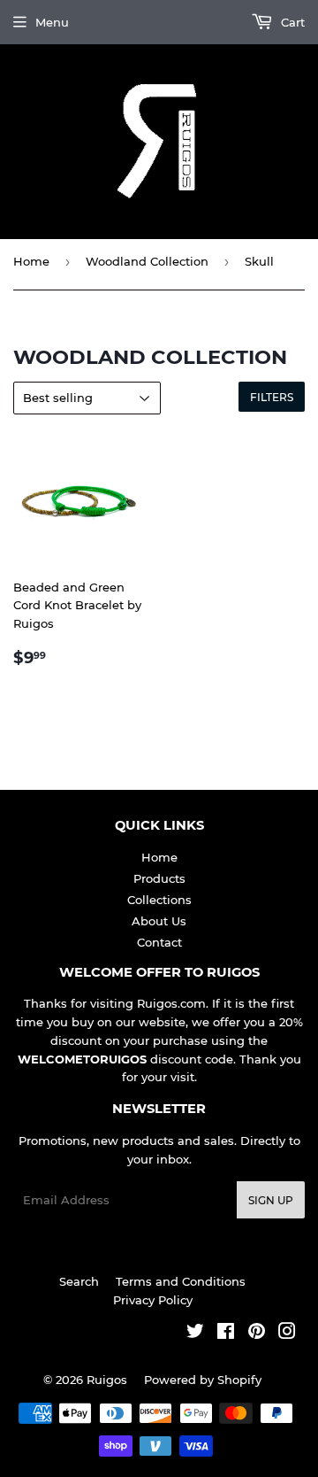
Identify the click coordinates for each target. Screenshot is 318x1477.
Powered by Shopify (202, 1380)
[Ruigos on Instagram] (287, 1333)
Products (159, 878)
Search (79, 1281)
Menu (52, 22)
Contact (159, 942)
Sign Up (270, 1200)
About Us (159, 921)
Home (31, 261)
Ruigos (107, 1380)
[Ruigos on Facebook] (225, 1333)
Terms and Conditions (181, 1281)
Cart (291, 22)
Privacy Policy (153, 1300)
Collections (159, 900)
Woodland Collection (147, 261)
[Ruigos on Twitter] (195, 1333)
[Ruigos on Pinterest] (256, 1333)
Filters (271, 397)
